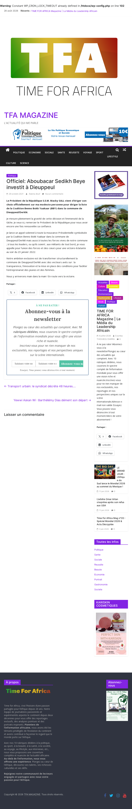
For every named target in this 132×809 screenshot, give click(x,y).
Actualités (102, 282)
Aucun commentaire (54, 194)
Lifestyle (112, 156)
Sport (99, 152)
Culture (11, 163)
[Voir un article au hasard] (124, 150)
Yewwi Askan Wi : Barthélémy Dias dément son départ (52, 400)
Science (24, 163)
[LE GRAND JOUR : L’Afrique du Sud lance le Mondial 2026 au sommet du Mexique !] (104, 471)
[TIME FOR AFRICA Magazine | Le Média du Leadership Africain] (111, 267)
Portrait (101, 305)
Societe (98, 589)
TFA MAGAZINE (31, 115)
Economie (35, 152)
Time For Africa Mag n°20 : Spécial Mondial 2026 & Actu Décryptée (111, 521)
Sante (61, 152)
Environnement (105, 294)
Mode (101, 302)
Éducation (102, 290)
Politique (19, 152)
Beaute (114, 282)
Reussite (74, 152)
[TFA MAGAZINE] (7, 150)
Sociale (49, 152)
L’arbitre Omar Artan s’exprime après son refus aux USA (110, 502)
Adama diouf (35, 194)
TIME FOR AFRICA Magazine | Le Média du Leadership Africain (109, 321)
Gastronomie (104, 298)
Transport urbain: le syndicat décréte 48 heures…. (40, 386)
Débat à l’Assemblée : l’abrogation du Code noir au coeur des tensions (67, 10)
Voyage (87, 152)
